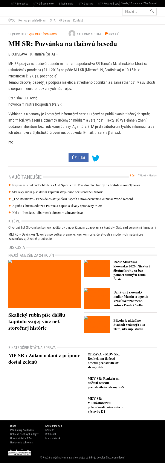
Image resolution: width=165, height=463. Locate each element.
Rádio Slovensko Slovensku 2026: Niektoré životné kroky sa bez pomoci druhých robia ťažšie (131, 270)
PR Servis (64, 20)
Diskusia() (113, 33)
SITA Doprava (85, 3)
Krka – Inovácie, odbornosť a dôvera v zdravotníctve (47, 212)
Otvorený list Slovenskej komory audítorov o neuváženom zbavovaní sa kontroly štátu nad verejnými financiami (82, 227)
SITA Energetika (19, 3)
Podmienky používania (22, 430)
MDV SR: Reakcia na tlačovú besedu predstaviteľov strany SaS (106, 382)
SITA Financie (66, 3)
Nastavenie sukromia (21, 442)
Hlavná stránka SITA (21, 438)
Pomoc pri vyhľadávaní (32, 20)
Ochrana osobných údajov (24, 434)
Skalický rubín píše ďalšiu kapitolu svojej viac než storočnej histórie (57, 192)
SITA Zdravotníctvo (43, 3)
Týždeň (142, 175)
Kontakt (78, 20)
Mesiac (153, 175)
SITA (52, 20)
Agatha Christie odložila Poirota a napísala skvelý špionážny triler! (57, 206)
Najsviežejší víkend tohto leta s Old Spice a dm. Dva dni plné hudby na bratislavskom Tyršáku (76, 185)
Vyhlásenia (34, 33)
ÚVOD (11, 20)
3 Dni (132, 175)
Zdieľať (79, 158)
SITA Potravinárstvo (108, 3)
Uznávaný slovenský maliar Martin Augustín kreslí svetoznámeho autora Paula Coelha (130, 298)
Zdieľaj (21, 11)
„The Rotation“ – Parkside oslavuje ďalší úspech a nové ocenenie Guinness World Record (72, 199)
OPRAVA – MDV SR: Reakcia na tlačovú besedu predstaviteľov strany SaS (104, 360)
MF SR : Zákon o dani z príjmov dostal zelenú (44, 358)
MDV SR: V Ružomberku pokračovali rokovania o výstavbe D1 (105, 405)
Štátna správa (50, 33)
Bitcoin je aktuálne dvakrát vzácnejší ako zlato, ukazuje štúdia (129, 324)
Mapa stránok (52, 438)
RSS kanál (50, 434)
